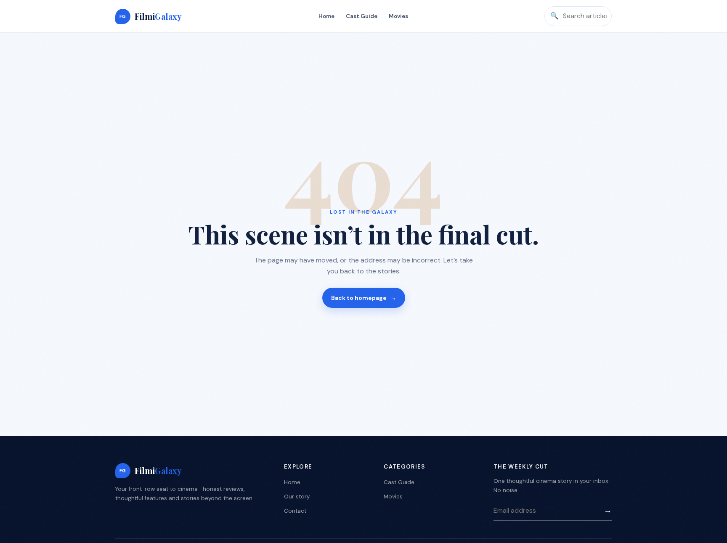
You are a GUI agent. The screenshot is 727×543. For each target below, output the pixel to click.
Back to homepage (363, 298)
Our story (297, 496)
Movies (398, 16)
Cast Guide (361, 16)
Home (326, 16)
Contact (295, 510)
